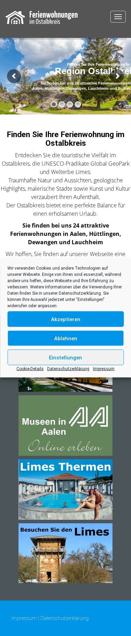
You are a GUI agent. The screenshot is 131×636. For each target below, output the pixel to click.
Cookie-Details (30, 368)
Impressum (104, 368)
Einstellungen (65, 357)
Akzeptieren (65, 319)
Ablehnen (65, 338)
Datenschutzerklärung (80, 293)
